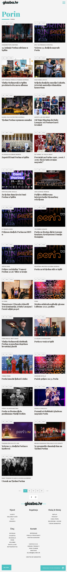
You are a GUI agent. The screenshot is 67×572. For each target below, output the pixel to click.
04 (37, 490)
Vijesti (12, 510)
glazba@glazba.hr (33, 552)
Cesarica (12, 521)
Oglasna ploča (12, 516)
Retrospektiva (12, 546)
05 (41, 490)
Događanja (33, 510)
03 (33, 490)
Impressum (33, 533)
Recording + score (54, 521)
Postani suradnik (33, 537)
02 (29, 490)
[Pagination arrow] (21, 490)
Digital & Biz (12, 544)
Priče (12, 540)
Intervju (12, 533)
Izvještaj (12, 535)
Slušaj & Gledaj (54, 510)
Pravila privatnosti (33, 535)
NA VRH (6, 567)
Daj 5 (12, 519)
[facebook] (31, 497)
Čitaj (12, 529)
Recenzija (12, 538)
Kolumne (12, 542)
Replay (54, 514)
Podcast (55, 516)
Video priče (55, 519)
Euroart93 (37, 557)
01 (25, 490)
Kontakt (33, 529)
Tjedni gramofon (55, 523)
